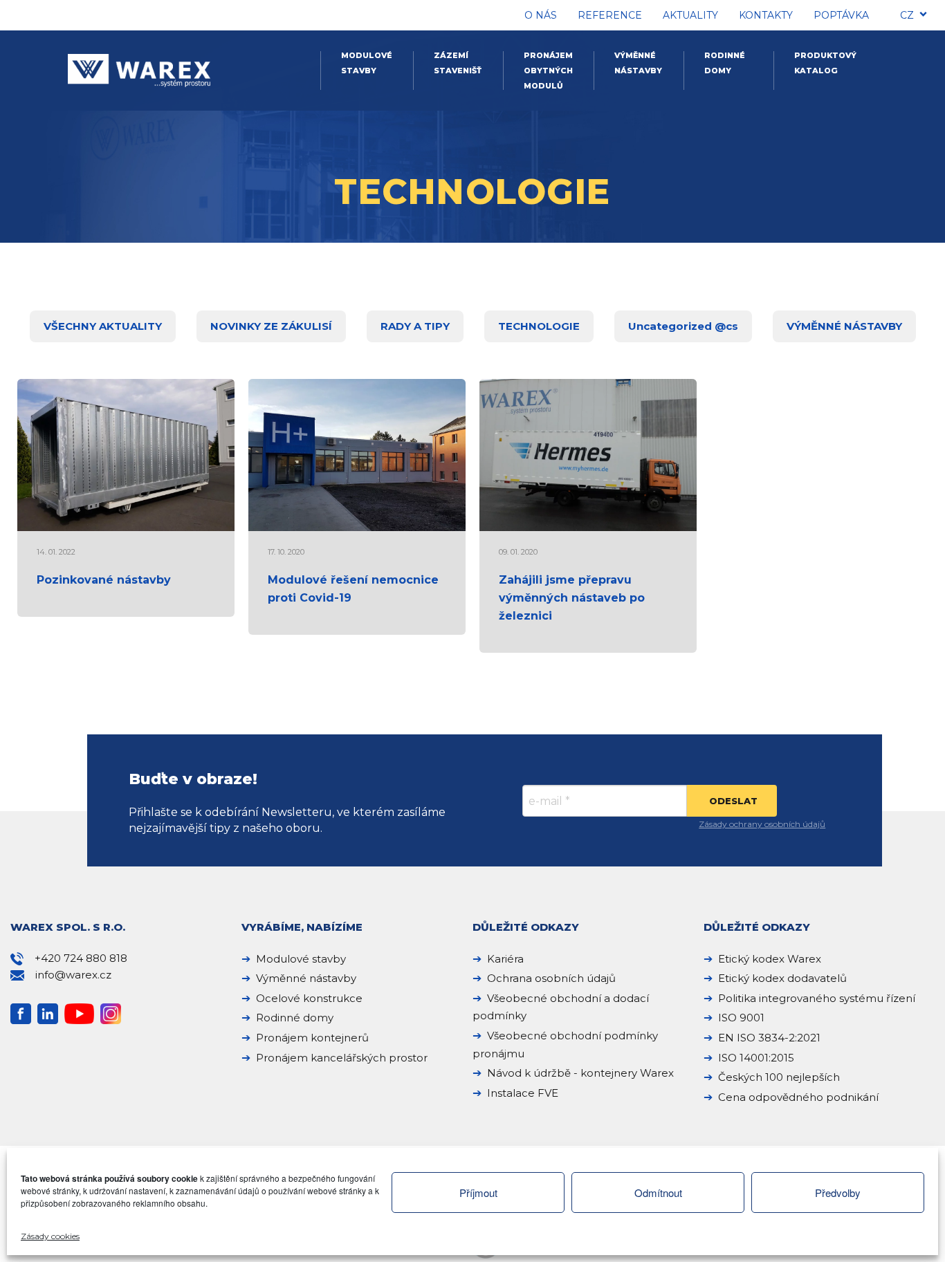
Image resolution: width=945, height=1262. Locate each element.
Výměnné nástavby (638, 62)
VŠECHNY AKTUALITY (103, 326)
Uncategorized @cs (683, 326)
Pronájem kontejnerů (312, 1037)
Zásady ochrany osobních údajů (762, 824)
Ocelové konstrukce (309, 998)
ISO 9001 (741, 1017)
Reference (610, 15)
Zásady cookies (50, 1236)
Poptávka (841, 15)
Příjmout (478, 1192)
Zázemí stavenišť (457, 62)
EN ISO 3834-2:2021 (769, 1037)
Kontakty (766, 15)
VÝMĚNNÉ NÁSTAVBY (844, 326)
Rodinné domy (724, 62)
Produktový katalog (825, 62)
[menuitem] (907, 17)
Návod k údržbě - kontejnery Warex (580, 1072)
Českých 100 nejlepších (779, 1077)
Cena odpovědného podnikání (798, 1097)
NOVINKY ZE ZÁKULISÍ (271, 326)
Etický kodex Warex (769, 958)
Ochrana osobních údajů (551, 978)
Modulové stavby (366, 62)
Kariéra (505, 958)
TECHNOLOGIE (539, 326)
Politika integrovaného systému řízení (816, 998)
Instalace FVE (522, 1092)
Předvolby (838, 1192)
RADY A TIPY (415, 326)
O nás (540, 15)
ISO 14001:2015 (756, 1057)
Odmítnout (658, 1192)
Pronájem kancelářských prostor (342, 1057)
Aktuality (690, 15)
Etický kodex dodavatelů (782, 978)
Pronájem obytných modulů (548, 70)
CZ (907, 15)
